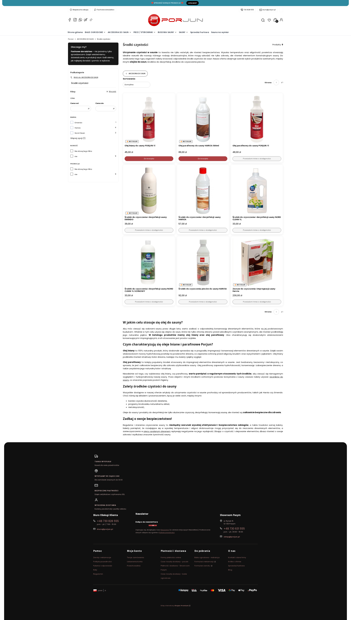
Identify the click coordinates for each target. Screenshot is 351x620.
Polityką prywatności (167, 532)
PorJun (71, 39)
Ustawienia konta (135, 561)
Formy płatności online (171, 557)
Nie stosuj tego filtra (83, 151)
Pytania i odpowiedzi (102, 565)
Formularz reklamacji (204, 561)
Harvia (77, 128)
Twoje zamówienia (135, 557)
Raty (95, 570)
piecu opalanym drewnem (157, 431)
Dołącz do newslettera (146, 522)
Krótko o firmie (234, 561)
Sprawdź (192, 3)
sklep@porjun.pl (232, 536)
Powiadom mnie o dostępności (257, 158)
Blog (230, 570)
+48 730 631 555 (234, 529)
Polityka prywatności (102, 561)
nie (76, 156)
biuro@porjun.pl (269, 10)
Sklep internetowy (175, 605)
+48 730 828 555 (108, 521)
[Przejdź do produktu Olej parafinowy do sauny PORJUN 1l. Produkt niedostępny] (257, 119)
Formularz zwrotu (202, 565)
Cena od (74, 103)
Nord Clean (80, 133)
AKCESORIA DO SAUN (85, 39)
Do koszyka (149, 158)
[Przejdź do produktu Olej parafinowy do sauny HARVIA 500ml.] (203, 119)
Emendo (78, 122)
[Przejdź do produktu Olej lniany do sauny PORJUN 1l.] (149, 119)
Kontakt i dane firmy (237, 557)
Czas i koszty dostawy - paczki (174, 561)
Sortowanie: (129, 78)
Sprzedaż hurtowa (236, 565)
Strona (268, 82)
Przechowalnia (133, 565)
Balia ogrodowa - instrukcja (207, 557)
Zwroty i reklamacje (102, 557)
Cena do (99, 103)
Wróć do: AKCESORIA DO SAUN (86, 77)
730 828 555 (249, 10)
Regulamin (165, 530)
